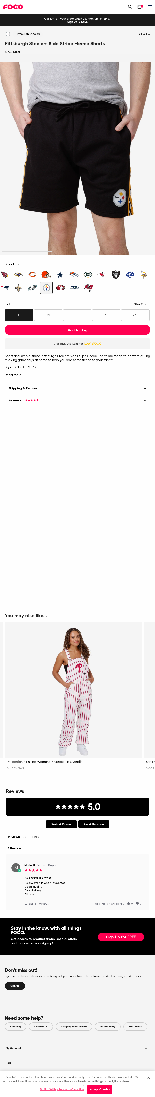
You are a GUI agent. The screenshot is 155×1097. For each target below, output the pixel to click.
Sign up (14, 985)
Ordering (15, 1026)
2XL (135, 315)
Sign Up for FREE (121, 937)
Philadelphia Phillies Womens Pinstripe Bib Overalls (44, 762)
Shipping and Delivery (74, 1026)
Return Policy (107, 1026)
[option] (77, 20)
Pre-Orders (135, 1026)
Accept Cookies (100, 1089)
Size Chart (142, 304)
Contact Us (40, 1026)
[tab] (61, 824)
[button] (32, 903)
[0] (139, 7)
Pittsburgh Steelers (27, 34)
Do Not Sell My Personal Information (62, 1089)
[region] (77, 1084)
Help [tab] (9, 1063)
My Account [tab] (13, 1048)
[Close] (148, 1077)
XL (106, 315)
